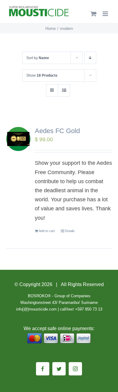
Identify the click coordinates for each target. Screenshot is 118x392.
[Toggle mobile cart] (93, 14)
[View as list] (64, 90)
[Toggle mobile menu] (106, 14)
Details (70, 231)
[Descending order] (90, 58)
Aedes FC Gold (57, 131)
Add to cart (47, 231)
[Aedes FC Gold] (18, 139)
